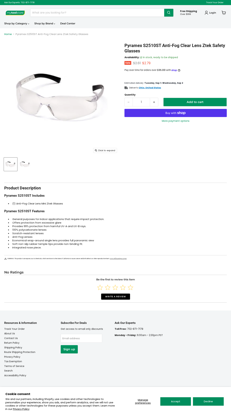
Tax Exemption (13, 361)
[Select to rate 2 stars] (107, 287)
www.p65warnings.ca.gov (118, 259)
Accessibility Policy (15, 375)
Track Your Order (214, 2)
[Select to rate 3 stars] (115, 287)
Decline (208, 401)
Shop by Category (16, 23)
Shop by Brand (44, 23)
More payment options (175, 121)
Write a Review (115, 296)
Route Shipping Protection (19, 352)
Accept (175, 401)
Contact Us (11, 338)
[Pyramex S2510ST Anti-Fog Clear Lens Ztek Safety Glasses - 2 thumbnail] (25, 164)
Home (8, 34)
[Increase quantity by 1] (154, 102)
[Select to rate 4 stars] (122, 287)
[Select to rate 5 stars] (130, 287)
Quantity (129, 95)
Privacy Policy (21, 409)
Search (8, 370)
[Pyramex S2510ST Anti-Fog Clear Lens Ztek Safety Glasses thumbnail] (10, 164)
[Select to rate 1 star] (100, 287)
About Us (9, 333)
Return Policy (11, 342)
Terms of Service (14, 366)
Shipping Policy (13, 347)
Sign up (69, 349)
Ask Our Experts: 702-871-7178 (19, 2)
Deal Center (67, 23)
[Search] (168, 13)
